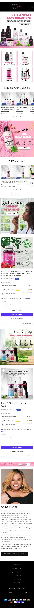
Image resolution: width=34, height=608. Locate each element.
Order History (17, 579)
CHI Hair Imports (19, 605)
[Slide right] (20, 116)
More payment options (17, 318)
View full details (26, 323)
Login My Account (17, 568)
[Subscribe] (26, 592)
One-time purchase (10, 285)
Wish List (17, 582)
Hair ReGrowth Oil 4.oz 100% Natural (22, 181)
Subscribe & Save (12, 290)
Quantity (3, 301)
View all (17, 194)
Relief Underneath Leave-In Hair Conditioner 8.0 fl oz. (8, 182)
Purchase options (6, 282)
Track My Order (17, 575)
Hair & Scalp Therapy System (21, 108)
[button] (2, 6)
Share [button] (4, 324)
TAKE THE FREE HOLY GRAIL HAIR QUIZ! (15, 553)
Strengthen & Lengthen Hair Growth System (8, 108)
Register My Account (17, 572)
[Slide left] (13, 116)
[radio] (3, 285)
